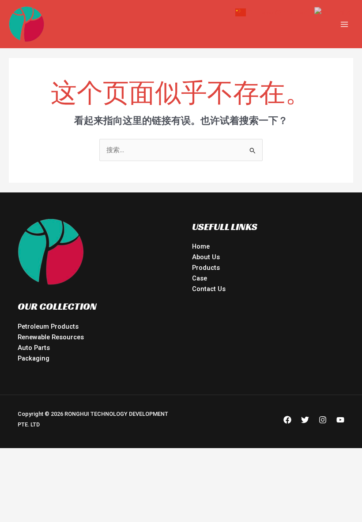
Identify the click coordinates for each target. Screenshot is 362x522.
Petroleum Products (48, 326)
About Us (206, 257)
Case (199, 278)
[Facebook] (287, 420)
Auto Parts (34, 348)
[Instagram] (323, 420)
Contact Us (209, 289)
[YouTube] (340, 420)
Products (206, 268)
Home (201, 246)
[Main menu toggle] (344, 24)
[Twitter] (305, 420)
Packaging (33, 358)
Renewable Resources (51, 337)
